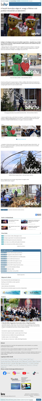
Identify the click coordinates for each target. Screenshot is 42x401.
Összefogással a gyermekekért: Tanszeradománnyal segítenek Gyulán (15, 237)
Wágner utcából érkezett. (11, 118)
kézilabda (38, 361)
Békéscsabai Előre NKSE (5, 363)
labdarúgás (11, 359)
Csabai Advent (10, 209)
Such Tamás (39, 39)
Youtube (27, 373)
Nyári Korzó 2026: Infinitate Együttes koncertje (14, 260)
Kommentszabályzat (34, 393)
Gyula (32, 359)
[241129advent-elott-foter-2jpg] (31, 131)
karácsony (22, 209)
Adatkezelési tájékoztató (28, 395)
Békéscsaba (5, 209)
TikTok (37, 373)
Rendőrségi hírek (23, 365)
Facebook (8, 373)
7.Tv (28, 363)
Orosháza (30, 361)
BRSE (29, 359)
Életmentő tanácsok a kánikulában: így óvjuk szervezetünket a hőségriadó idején (14, 288)
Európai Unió (3, 367)
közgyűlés (10, 365)
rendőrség (13, 363)
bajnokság (36, 363)
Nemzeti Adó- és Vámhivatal (32, 365)
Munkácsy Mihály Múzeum (6, 361)
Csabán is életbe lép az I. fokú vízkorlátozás (8, 286)
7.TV (19, 1)
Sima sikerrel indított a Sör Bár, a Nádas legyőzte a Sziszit (13, 235)
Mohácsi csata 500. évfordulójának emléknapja (12, 266)
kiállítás (6, 359)
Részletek (31, 399)
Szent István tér (15, 209)
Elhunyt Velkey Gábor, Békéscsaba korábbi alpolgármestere (10, 279)
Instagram (18, 373)
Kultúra (2, 209)
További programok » (21, 274)
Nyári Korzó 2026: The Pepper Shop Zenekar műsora (15, 264)
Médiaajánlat (36, 395)
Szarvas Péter (16, 365)
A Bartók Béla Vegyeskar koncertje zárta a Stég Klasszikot (13, 239)
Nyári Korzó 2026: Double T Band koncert (13, 258)
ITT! (27, 82)
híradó (2, 359)
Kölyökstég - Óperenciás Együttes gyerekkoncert (14, 252)
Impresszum (27, 393)
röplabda (25, 359)
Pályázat (31, 396)
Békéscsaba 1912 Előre (18, 359)
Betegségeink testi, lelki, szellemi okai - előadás (14, 254)
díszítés (19, 209)
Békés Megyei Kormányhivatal (21, 363)
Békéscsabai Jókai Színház (17, 361)
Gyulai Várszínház (4, 365)
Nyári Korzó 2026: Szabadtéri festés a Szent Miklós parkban (16, 256)
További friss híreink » (21, 246)
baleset (32, 363)
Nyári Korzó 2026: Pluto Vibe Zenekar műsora (14, 262)
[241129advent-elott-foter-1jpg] (11, 131)
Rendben (39, 399)
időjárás (34, 361)
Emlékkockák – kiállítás (10, 268)
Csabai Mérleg (13, 1)
